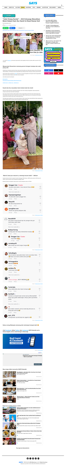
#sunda (29, 30)
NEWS (5, 7)
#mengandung (21, 30)
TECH (33, 7)
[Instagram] (33, 458)
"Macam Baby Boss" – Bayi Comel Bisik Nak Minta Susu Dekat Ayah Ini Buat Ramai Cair (29, 389)
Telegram (9, 60)
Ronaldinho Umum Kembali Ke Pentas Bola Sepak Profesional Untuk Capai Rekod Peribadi (28, 439)
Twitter (17, 330)
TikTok (16, 73)
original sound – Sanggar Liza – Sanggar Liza (11, 82)
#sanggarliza (5, 80)
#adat (4, 30)
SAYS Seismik (40, 350)
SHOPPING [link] (28, 7)
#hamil (11, 30)
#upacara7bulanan (10, 80)
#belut (6, 30)
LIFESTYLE (11, 7)
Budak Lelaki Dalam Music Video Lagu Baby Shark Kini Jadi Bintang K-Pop (29, 416)
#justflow (45, 7)
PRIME (22, 7)
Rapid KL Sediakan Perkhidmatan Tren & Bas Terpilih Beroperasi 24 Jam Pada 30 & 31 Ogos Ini (28, 408)
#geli (8, 30)
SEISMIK (39, 7)
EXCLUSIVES (52, 7)
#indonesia (14, 30)
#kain (18, 30)
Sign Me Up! (53, 61)
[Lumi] (38, 458)
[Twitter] (30, 458)
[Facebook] (28, 458)
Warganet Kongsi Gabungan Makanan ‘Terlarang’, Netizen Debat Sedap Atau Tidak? (29, 431)
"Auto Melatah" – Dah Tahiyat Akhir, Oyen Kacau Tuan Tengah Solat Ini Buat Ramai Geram (29, 373)
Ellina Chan (7, 25)
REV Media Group (33, 462)
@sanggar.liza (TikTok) (39, 55)
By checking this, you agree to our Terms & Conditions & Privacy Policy (54, 60)
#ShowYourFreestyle (17, 80)
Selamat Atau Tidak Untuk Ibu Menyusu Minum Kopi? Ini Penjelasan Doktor (28, 424)
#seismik (26, 30)
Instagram (25, 330)
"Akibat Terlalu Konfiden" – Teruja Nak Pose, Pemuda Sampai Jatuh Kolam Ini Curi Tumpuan (29, 381)
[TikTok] (36, 458)
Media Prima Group (43, 462)
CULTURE (17, 7)
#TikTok (32, 30)
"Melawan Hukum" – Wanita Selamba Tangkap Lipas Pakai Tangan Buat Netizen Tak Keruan (28, 397)
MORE (59, 7)
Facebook (8, 330)
